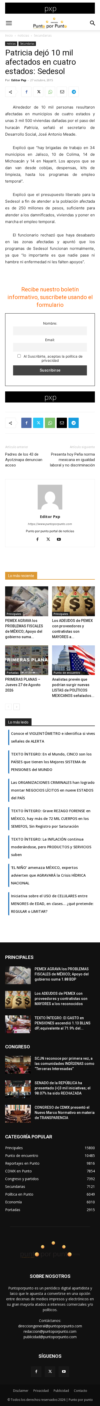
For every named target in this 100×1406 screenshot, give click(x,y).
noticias (23, 35)
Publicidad (61, 1390)
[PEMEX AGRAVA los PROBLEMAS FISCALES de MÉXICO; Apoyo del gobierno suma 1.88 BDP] (26, 601)
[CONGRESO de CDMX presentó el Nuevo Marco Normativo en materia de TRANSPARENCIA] (18, 1114)
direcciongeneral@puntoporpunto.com (50, 1325)
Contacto (80, 1390)
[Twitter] (38, 92)
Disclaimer (20, 1390)
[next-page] (16, 707)
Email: (50, 340)
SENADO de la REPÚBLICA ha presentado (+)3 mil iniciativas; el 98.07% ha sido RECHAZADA (63, 1088)
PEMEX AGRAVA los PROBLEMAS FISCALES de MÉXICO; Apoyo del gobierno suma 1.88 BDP (62, 974)
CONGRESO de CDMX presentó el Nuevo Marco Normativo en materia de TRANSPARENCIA (65, 1112)
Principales (14, 614)
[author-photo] (50, 509)
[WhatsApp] (50, 92)
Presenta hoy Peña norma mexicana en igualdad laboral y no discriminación (72, 459)
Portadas (13, 673)
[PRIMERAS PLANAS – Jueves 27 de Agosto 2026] (26, 660)
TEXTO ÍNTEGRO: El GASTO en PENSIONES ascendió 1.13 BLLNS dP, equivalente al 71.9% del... (63, 1023)
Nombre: (50, 323)
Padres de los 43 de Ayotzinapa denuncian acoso (23, 459)
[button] (9, 23)
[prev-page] (8, 707)
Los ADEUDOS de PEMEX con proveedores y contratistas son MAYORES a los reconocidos (61, 998)
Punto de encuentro (67, 673)
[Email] (62, 92)
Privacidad (41, 1390)
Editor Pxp (18, 80)
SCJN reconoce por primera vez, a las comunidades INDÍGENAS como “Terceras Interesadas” (64, 1063)
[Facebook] (26, 92)
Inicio (9, 35)
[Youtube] (61, 540)
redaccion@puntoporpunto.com (50, 1331)
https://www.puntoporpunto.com (50, 524)
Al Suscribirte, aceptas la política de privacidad (53, 358)
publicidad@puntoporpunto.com (50, 1336)
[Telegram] (73, 92)
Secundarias (43, 35)
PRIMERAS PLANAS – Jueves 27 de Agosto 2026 (23, 684)
